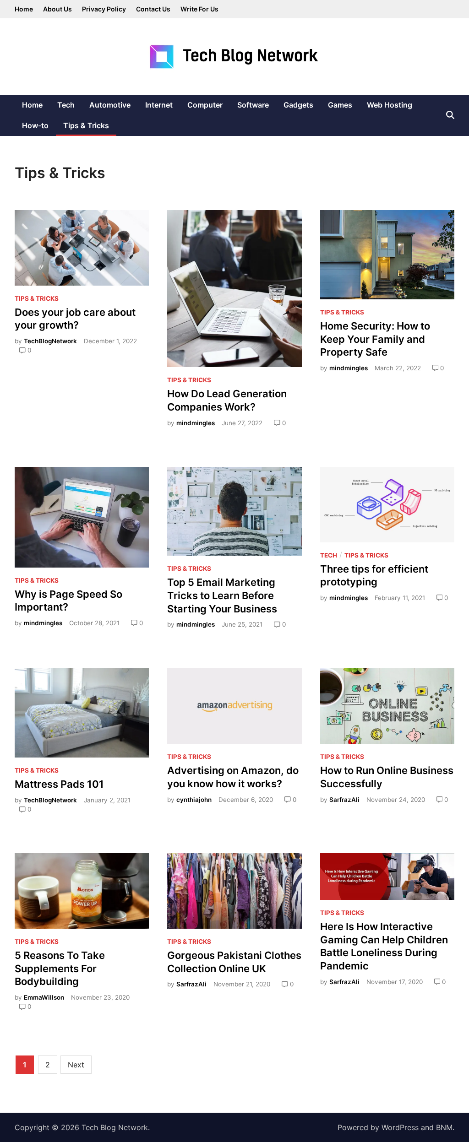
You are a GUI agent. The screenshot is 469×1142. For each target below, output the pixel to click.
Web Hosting (389, 104)
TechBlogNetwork (50, 341)
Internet (159, 104)
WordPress (400, 1127)
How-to (35, 125)
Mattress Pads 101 (59, 784)
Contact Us (153, 9)
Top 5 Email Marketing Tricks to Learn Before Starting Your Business (222, 595)
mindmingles (195, 423)
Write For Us (199, 9)
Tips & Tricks (86, 125)
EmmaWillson (44, 997)
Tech (66, 104)
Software (253, 104)
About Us (57, 9)
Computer (205, 104)
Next (76, 1064)
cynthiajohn (194, 799)
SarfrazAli (344, 799)
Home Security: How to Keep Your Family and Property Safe (375, 339)
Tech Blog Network (115, 1127)
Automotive (110, 104)
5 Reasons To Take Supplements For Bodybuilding (60, 968)
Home (24, 9)
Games (340, 104)
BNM (444, 1127)
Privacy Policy (104, 9)
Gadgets (298, 104)
